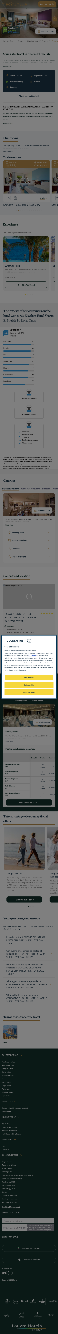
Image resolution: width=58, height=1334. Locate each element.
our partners (32, 655)
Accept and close (28, 692)
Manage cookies (29, 677)
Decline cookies (29, 685)
